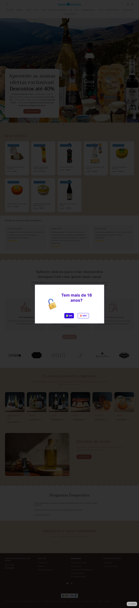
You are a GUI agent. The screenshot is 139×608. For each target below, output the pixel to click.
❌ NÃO (83, 316)
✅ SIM (69, 316)
